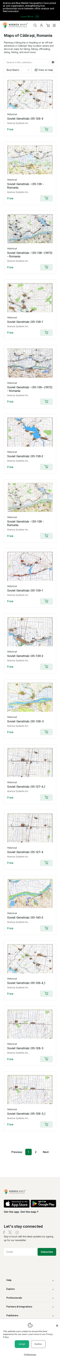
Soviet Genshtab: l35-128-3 (25, 1048)
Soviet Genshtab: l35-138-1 (25, 321)
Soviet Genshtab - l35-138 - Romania (25, 523)
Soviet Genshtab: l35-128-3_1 (26, 1113)
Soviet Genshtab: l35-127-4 (25, 852)
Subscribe (47, 1251)
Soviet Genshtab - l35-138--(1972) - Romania (29, 254)
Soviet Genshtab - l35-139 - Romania (25, 185)
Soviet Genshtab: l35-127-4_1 (26, 786)
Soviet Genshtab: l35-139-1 (25, 590)
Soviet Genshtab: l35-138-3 (25, 721)
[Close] (57, 1324)
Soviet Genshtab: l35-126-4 (25, 118)
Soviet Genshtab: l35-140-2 (25, 917)
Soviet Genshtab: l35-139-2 (25, 656)
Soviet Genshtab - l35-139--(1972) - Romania (29, 389)
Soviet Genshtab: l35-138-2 (25, 456)
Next (46, 1152)
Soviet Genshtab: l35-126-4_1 (26, 983)
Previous (17, 1152)
